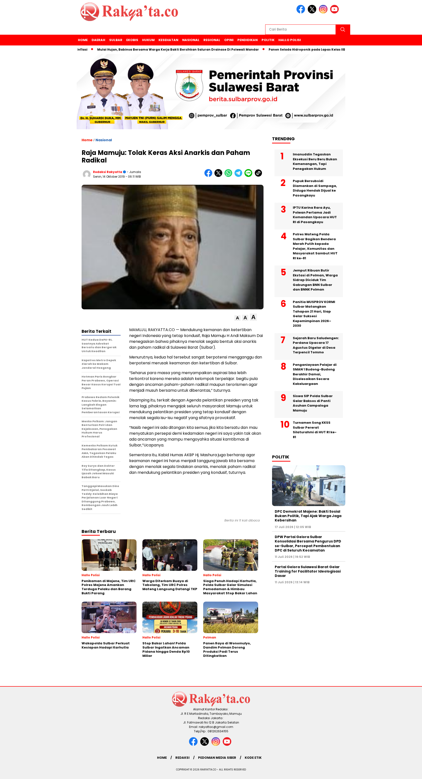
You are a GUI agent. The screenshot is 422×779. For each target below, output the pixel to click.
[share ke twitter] (219, 176)
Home (83, 40)
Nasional (191, 40)
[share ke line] (249, 176)
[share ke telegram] (239, 176)
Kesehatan (168, 40)
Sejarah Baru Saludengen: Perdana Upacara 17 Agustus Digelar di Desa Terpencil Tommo (316, 345)
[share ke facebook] (209, 176)
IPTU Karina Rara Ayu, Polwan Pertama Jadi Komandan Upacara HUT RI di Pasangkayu (315, 214)
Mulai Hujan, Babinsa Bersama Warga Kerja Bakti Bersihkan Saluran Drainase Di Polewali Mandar (158, 49)
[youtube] (335, 12)
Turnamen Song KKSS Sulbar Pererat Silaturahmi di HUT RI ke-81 (315, 429)
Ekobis (132, 40)
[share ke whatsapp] (229, 176)
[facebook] (301, 12)
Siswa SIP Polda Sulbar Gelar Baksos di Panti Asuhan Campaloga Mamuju (313, 403)
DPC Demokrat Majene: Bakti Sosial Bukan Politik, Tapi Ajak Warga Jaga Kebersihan (308, 516)
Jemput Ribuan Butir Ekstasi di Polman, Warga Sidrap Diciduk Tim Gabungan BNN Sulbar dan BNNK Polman (315, 280)
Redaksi (182, 757)
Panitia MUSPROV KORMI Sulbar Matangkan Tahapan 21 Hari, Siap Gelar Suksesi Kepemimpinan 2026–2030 (314, 314)
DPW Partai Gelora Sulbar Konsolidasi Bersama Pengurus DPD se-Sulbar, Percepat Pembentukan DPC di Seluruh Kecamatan (308, 543)
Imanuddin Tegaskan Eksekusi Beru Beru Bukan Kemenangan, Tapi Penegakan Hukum (315, 161)
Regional (211, 40)
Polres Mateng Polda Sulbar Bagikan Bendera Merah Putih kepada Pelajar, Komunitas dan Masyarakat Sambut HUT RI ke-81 (315, 246)
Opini (228, 40)
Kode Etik (253, 757)
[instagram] (324, 12)
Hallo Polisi (289, 40)
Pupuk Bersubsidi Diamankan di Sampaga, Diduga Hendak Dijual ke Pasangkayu (315, 188)
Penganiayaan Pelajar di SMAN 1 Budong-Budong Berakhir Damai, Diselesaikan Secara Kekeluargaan (315, 374)
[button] (237, 318)
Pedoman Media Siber (217, 757)
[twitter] (313, 12)
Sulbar (115, 40)
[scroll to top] (405, 771)
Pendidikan (247, 40)
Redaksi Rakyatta (107, 172)
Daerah (98, 40)
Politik (268, 40)
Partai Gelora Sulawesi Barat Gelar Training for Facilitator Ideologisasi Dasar (308, 571)
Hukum (148, 40)
